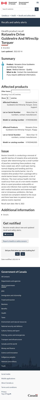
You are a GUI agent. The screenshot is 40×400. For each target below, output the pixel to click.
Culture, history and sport (10, 331)
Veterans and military (8, 362)
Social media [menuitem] (5, 374)
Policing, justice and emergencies (13, 335)
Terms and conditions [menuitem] (9, 387)
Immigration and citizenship (11, 295)
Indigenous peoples (8, 357)
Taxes (3, 317)
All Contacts (5, 277)
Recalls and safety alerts (27, 15)
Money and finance (8, 348)
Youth (3, 366)
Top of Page (5, 394)
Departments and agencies (10, 281)
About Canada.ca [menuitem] (7, 383)
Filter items (5, 91)
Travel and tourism (8, 300)
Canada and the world (9, 344)
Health (13, 15)
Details (6, 215)
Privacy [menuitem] (3, 392)
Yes (17, 254)
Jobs (2, 291)
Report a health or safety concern (15, 241)
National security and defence (11, 326)
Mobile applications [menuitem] (8, 378)
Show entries (9, 98)
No (23, 254)
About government (8, 285)
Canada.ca (5, 15)
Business (4, 304)
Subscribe (9, 234)
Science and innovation (9, 353)
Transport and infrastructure (11, 339)
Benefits (4, 309)
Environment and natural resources (14, 322)
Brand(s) (6, 48)
